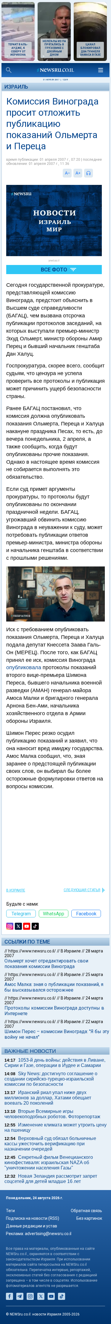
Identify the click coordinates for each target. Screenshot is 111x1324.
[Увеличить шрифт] (77, 173)
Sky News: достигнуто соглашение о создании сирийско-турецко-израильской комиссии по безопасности (50, 1079)
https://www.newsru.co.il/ (32, 951)
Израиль (16, 87)
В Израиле (15, 890)
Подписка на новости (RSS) (32, 1218)
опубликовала (23, 667)
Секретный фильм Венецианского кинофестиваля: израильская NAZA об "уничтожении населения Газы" (48, 1162)
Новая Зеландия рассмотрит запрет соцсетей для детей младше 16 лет (50, 1179)
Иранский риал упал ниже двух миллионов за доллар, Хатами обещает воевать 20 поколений (47, 1098)
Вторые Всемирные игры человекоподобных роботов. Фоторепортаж (52, 1114)
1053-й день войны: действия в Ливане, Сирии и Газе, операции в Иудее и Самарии (54, 1063)
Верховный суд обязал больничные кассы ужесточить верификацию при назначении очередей (50, 1143)
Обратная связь (86, 1210)
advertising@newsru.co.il (48, 1233)
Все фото (54, 269)
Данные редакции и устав (31, 1226)
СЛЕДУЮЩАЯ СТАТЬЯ (82, 890)
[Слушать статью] (94, 173)
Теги (10, 1210)
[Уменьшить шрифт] (67, 173)
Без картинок (89, 1218)
